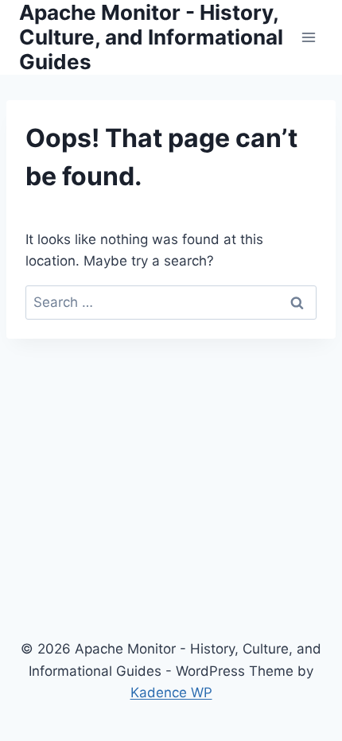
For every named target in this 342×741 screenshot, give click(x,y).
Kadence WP (171, 692)
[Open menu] (308, 37)
